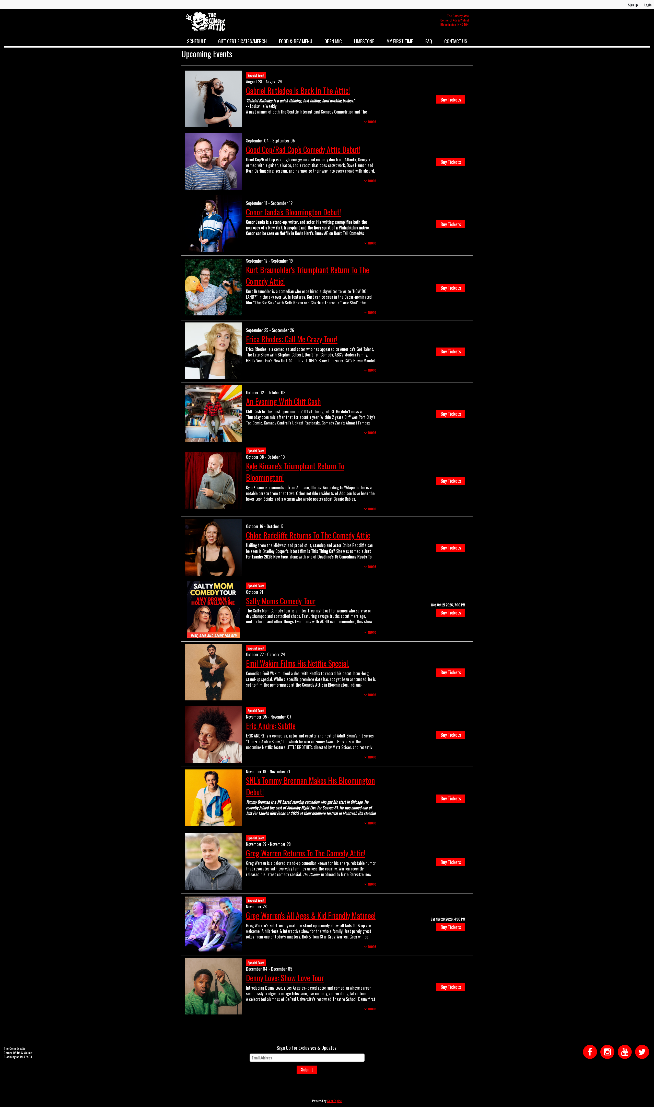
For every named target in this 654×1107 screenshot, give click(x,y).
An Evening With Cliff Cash (283, 401)
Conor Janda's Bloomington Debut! (293, 212)
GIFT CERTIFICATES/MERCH (242, 40)
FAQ (428, 40)
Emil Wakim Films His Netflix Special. (297, 663)
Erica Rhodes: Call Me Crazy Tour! (291, 339)
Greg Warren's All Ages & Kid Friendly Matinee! (311, 915)
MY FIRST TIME (400, 40)
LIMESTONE (364, 40)
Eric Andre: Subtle (271, 725)
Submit (307, 1069)
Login (647, 4)
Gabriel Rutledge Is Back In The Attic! (298, 90)
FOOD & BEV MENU (295, 40)
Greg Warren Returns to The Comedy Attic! (305, 853)
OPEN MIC (333, 40)
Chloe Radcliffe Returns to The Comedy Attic (308, 535)
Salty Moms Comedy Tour (281, 601)
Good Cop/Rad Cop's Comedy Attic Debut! (303, 149)
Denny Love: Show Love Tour (285, 977)
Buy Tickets (451, 99)
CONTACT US (455, 40)
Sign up (633, 4)
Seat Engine (334, 1101)
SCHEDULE (196, 40)
